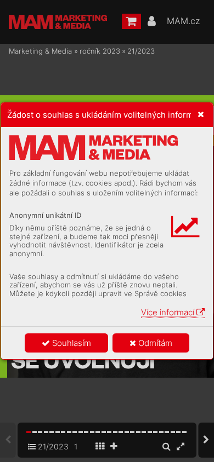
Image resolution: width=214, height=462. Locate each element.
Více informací (168, 312)
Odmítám (154, 343)
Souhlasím (70, 343)
